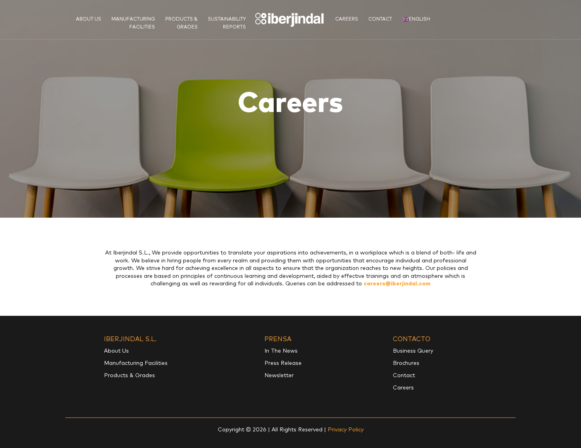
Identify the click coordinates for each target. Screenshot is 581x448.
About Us (88, 19)
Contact (380, 19)
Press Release (283, 363)
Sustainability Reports (227, 23)
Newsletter (279, 375)
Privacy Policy (346, 430)
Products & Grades (181, 23)
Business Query (413, 351)
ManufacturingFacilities (133, 23)
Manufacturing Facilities (136, 363)
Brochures (406, 363)
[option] (290, 109)
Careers (346, 19)
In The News (281, 351)
